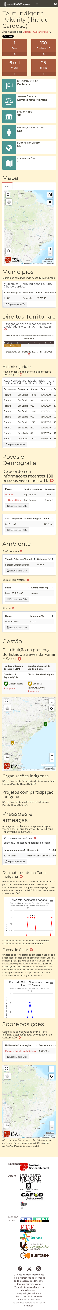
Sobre (21, 259)
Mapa (7, 186)
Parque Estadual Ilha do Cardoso (20, 1050)
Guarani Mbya (40, 31)
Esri (31, 263)
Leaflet (21, 263)
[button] (37, 3)
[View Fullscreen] (8, 194)
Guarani (27, 31)
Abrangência (9, 688)
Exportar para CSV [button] (16, 304)
